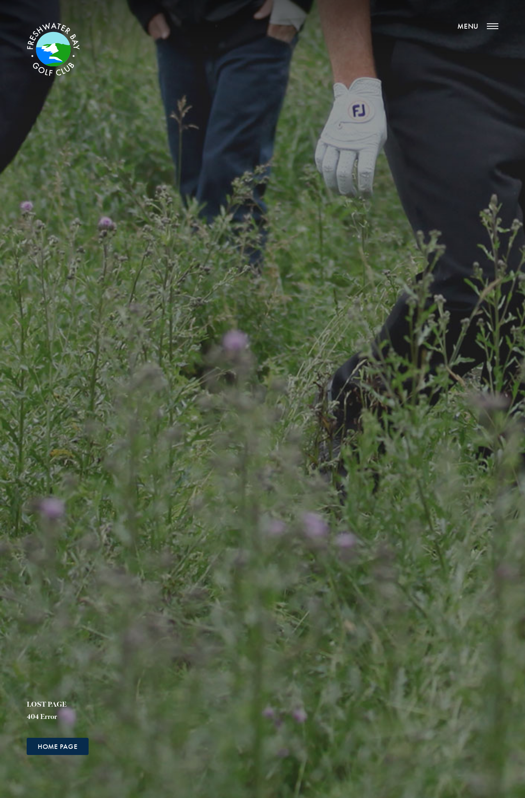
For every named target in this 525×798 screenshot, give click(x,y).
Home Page (58, 746)
